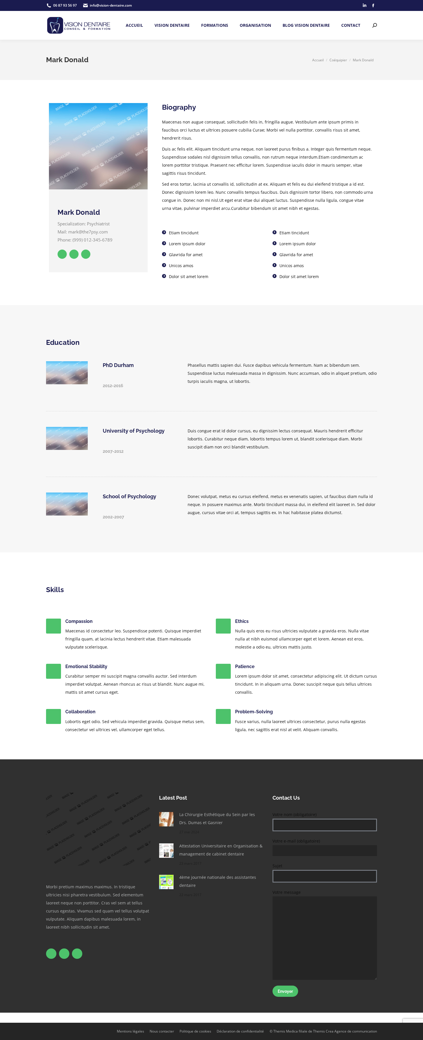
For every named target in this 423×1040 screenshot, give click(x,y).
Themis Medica (285, 1031)
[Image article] (166, 819)
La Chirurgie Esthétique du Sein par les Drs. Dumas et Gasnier (217, 818)
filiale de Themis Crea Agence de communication (338, 1031)
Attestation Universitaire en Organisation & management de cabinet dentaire (220, 850)
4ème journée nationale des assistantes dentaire (217, 881)
